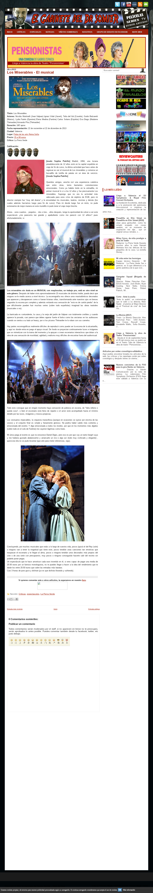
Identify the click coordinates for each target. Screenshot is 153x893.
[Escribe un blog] (11, 599)
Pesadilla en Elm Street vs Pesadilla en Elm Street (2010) (131, 219)
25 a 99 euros (20, 137)
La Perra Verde (47, 594)
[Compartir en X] (14, 599)
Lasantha (124, 886)
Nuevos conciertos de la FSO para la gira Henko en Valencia (131, 366)
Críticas (21, 32)
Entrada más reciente (15, 609)
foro (84, 580)
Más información (129, 890)
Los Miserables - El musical (30, 72)
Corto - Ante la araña (125, 297)
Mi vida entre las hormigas (128, 258)
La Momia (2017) (123, 315)
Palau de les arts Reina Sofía (26, 134)
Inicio (9, 32)
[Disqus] (53, 749)
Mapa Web (137, 32)
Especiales (35, 32)
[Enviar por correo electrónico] (8, 599)
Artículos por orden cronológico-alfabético (122, 351)
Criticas (22, 594)
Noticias (50, 32)
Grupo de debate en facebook (112, 32)
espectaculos (33, 594)
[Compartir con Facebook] (16, 599)
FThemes (102, 886)
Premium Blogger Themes (138, 886)
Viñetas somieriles (68, 32)
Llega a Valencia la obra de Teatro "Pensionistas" (131, 334)
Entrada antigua (94, 609)
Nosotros (87, 32)
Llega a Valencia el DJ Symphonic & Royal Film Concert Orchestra (131, 197)
